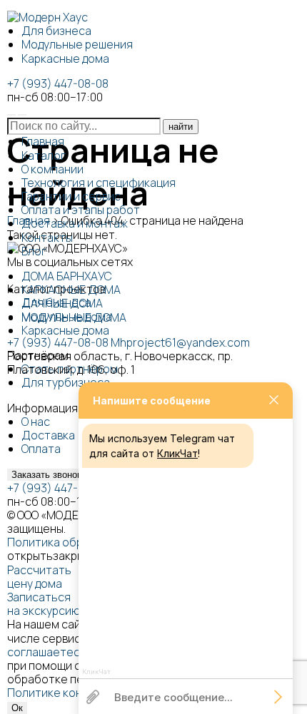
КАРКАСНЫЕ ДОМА (71, 289)
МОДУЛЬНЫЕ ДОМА (73, 317)
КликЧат (177, 453)
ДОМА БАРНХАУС (66, 276)
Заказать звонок (46, 474)
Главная (42, 141)
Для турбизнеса (65, 382)
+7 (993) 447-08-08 (58, 83)
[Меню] (22, 115)
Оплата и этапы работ (80, 210)
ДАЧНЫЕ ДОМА (62, 303)
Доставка (48, 435)
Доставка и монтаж (74, 223)
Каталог (43, 155)
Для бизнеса (56, 31)
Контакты (47, 237)
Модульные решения (77, 44)
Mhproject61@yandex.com (180, 342)
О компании (52, 169)
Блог (33, 251)
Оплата (41, 449)
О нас (35, 421)
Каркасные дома (65, 58)
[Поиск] (11, 115)
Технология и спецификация (98, 182)
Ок (17, 708)
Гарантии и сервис (71, 196)
